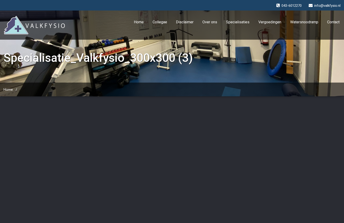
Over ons (209, 22)
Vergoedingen (269, 22)
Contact (333, 22)
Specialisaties (237, 22)
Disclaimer (185, 22)
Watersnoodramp (304, 22)
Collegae (160, 22)
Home (139, 22)
